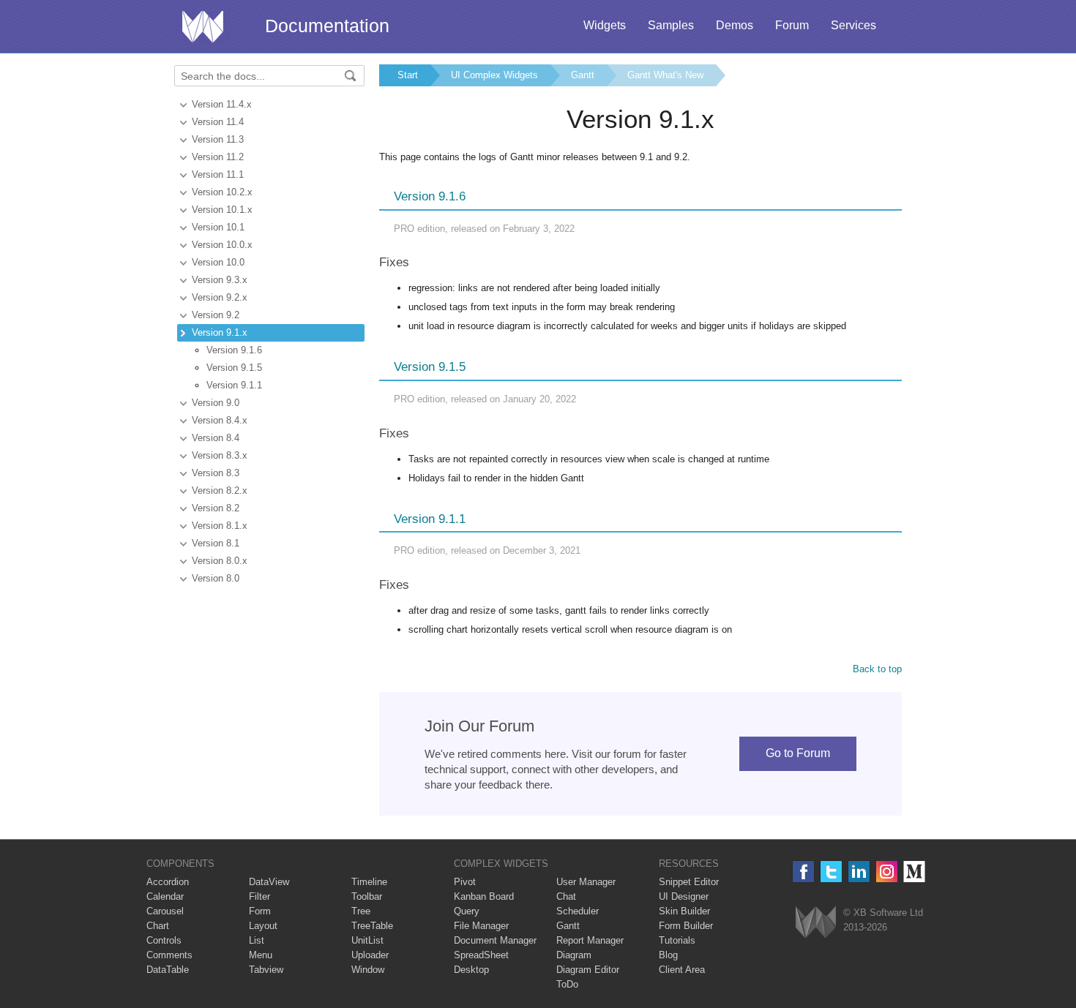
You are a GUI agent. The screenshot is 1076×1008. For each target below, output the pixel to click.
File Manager (481, 925)
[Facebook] (803, 871)
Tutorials (677, 940)
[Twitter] (831, 871)
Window (367, 969)
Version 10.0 (218, 262)
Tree (360, 911)
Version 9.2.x (219, 297)
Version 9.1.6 (234, 350)
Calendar (165, 896)
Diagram (573, 954)
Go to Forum (798, 753)
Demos (734, 25)
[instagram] (886, 871)
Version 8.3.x (219, 455)
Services (853, 25)
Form (260, 911)
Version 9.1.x (219, 332)
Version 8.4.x (219, 420)
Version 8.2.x (219, 490)
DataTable (167, 969)
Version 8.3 (215, 472)
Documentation (327, 25)
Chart (157, 925)
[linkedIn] (859, 871)
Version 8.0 (215, 578)
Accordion (167, 881)
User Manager (586, 881)
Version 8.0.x (219, 560)
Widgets (604, 25)
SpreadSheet (481, 954)
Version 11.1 (218, 174)
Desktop (471, 969)
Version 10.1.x (222, 209)
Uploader (370, 954)
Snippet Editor (689, 881)
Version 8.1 (215, 543)
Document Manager (495, 940)
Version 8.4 (215, 437)
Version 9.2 (215, 314)
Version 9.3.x (219, 279)
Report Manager (590, 940)
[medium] (914, 871)
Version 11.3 (218, 139)
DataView (269, 881)
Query (466, 911)
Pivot (465, 881)
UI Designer (684, 896)
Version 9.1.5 (234, 367)
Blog (668, 954)
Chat (566, 896)
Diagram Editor (587, 969)
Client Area (682, 969)
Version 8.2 (215, 508)
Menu (260, 954)
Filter (259, 896)
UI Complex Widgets (494, 74)
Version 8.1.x (219, 525)
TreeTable (372, 925)
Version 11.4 (218, 121)
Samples (671, 25)
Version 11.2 (218, 156)
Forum (792, 25)
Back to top (877, 668)
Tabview (266, 969)
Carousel (165, 911)
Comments (169, 954)
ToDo (567, 984)
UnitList (367, 940)
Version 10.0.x (222, 244)
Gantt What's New (665, 74)
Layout (263, 925)
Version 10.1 (218, 227)
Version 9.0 (215, 402)
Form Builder (686, 925)
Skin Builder (684, 911)
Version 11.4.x (222, 104)
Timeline (369, 881)
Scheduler (577, 911)
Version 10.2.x (222, 192)
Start (407, 74)
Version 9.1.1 (234, 385)
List (256, 940)
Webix (816, 922)
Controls (164, 940)
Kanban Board (484, 896)
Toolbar (366, 896)
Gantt (582, 74)
